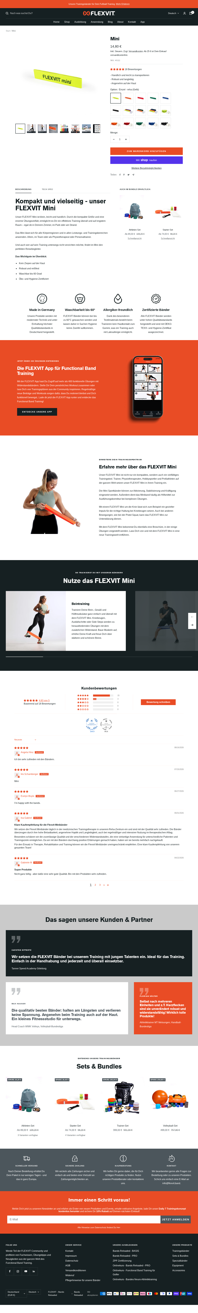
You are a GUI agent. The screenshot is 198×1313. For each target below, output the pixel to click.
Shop (67, 22)
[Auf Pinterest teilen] (124, 175)
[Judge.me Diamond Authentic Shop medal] (92, 724)
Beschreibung (23, 189)
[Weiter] (192, 625)
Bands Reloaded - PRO (125, 1256)
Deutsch (172, 13)
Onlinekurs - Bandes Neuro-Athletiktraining (135, 1279)
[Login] (184, 13)
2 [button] (95, 885)
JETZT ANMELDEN (175, 1219)
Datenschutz (71, 1261)
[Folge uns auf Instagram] (18, 1271)
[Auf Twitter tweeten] (128, 175)
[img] (21, 748)
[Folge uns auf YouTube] (26, 1271)
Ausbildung (80, 22)
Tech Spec (47, 189)
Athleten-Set (134, 230)
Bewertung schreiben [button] (158, 702)
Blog (110, 22)
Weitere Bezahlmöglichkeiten (146, 168)
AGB (67, 1265)
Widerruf (69, 1275)
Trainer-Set (122, 1126)
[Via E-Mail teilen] (133, 175)
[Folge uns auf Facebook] (10, 1271)
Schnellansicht (134, 238)
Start (8, 31)
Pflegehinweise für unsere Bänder (82, 1280)
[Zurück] (192, 617)
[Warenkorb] (190, 13)
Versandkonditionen (75, 1270)
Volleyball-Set (170, 1126)
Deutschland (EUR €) (13, 1293)
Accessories (178, 1270)
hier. (119, 1227)
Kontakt (132, 22)
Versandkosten (136, 51)
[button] (117, 69)
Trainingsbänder (180, 1251)
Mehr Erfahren (123, 4)
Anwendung (97, 22)
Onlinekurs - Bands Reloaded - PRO (131, 1265)
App (142, 22)
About (120, 22)
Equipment (178, 1265)
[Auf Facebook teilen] (120, 175)
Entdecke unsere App (37, 412)
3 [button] (100, 885)
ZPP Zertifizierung (122, 1261)
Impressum (71, 1256)
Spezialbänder (179, 1261)
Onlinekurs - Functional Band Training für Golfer (134, 1272)
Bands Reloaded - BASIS (126, 1251)
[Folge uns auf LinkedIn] (34, 1271)
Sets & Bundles (180, 1256)
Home (56, 22)
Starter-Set (168, 230)
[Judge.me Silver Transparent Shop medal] (106, 724)
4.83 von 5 (44, 700)
